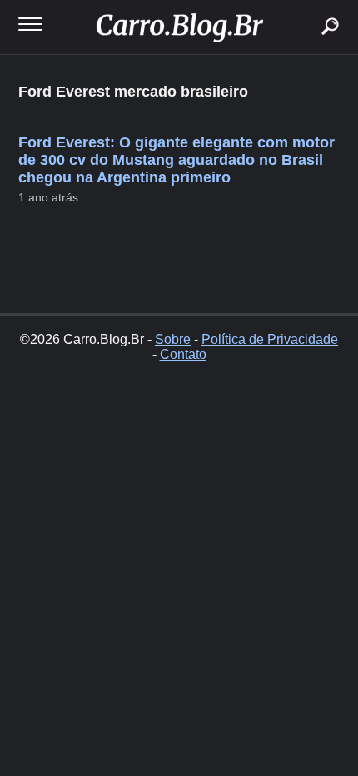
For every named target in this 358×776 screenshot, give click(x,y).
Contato (183, 354)
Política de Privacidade (269, 339)
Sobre (173, 339)
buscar (305, 6)
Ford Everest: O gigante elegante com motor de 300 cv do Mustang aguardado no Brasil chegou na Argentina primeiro (176, 160)
